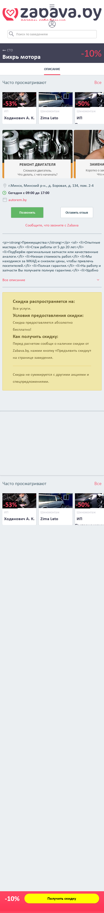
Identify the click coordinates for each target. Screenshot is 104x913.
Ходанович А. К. (19, 117)
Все (98, 82)
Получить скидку (61, 898)
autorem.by (17, 199)
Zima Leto (49, 117)
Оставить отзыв (77, 212)
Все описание (13, 279)
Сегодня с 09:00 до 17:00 (28, 192)
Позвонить (27, 212)
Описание (52, 69)
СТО (10, 50)
